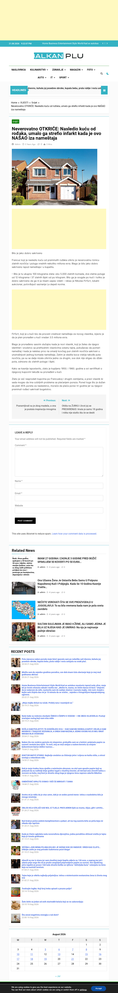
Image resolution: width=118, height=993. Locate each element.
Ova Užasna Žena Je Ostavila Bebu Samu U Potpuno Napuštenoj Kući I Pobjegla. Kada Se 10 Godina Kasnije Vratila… (69, 584)
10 (18, 954)
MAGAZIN (75, 69)
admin (17, 144)
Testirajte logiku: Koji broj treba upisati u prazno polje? (47, 888)
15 (86, 954)
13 (59, 954)
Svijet (15, 121)
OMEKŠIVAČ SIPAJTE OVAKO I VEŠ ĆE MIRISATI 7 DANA (47, 781)
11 (31, 954)
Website (19, 505)
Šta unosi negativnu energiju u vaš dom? (40, 915)
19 (45, 959)
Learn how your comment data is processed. (74, 533)
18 (31, 959)
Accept (98, 988)
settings (83, 990)
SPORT (63, 77)
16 (100, 954)
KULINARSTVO (38, 69)
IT (52, 77)
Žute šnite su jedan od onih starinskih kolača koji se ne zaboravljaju (52, 902)
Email (18, 493)
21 (72, 959)
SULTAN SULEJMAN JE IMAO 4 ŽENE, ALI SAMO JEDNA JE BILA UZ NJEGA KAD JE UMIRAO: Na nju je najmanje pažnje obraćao (72, 627)
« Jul (57, 976)
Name (18, 481)
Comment (20, 445)
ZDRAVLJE (57, 69)
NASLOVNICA (19, 69)
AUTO (41, 77)
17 (18, 959)
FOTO (90, 69)
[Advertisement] (59, 20)
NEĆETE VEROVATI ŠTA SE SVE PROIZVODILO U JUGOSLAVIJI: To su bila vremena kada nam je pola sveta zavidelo (70, 606)
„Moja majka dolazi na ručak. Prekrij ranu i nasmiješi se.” (71, 43)
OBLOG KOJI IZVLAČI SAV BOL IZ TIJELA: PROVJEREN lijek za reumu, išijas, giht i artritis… (63, 808)
